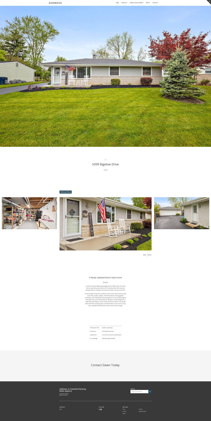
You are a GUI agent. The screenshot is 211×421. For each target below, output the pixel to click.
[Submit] (150, 391)
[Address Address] (55, 2)
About (148, 2)
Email (60, 409)
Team (117, 2)
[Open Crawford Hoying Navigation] (208, 2)
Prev (144, 255)
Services (124, 2)
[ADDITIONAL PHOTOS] (48, 209)
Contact (155, 2)
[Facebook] (99, 409)
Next (150, 255)
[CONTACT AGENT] (48, 211)
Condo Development (136, 2)
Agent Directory (142, 411)
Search (132, 389)
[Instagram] (101, 409)
